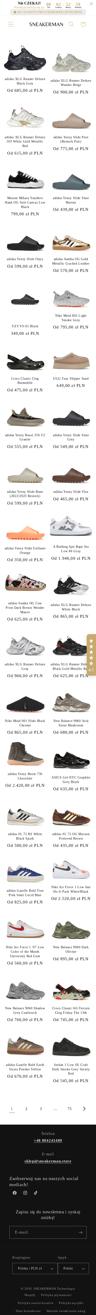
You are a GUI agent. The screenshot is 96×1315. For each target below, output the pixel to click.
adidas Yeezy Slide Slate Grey (71, 437)
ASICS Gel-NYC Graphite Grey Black (70, 779)
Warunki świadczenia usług (66, 1311)
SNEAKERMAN (45, 1288)
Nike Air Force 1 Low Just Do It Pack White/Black (71, 889)
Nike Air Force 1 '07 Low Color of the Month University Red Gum (25, 951)
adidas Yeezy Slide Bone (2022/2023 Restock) (25, 494)
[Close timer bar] (91, 4)
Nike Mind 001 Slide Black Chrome (25, 723)
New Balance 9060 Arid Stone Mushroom (70, 723)
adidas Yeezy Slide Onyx (25, 259)
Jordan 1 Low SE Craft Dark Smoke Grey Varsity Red (71, 1069)
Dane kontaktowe (28, 1311)
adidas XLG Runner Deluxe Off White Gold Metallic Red (25, 141)
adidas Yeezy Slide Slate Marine (71, 200)
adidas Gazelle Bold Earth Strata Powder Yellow (25, 1067)
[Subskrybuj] (80, 1232)
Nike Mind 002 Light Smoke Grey (71, 318)
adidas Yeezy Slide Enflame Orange (25, 550)
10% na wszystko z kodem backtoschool (50, 12)
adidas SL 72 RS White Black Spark (25, 836)
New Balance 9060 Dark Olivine (71, 949)
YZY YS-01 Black (25, 326)
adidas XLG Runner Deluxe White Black (71, 607)
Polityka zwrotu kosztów (36, 1303)
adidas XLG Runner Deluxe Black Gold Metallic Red (71, 666)
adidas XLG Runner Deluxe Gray (25, 666)
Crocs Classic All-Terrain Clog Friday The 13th (70, 1010)
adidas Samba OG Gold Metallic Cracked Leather (70, 261)
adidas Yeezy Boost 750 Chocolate (25, 776)
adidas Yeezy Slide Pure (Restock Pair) (71, 139)
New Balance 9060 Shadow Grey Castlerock (25, 1010)
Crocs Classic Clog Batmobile (25, 381)
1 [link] (12, 1109)
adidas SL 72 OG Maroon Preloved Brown (71, 836)
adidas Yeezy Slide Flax (71, 492)
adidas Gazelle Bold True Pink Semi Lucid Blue (25, 893)
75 (70, 1109)
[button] (11, 24)
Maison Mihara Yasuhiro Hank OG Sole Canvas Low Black (25, 202)
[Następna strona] (84, 1109)
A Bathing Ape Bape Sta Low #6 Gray (71, 549)
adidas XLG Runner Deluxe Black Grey (25, 81)
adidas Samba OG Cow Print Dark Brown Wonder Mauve (25, 607)
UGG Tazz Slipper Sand (71, 378)
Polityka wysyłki (71, 1303)
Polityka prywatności (56, 1295)
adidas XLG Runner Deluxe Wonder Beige (71, 83)
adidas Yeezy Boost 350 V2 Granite (25, 437)
